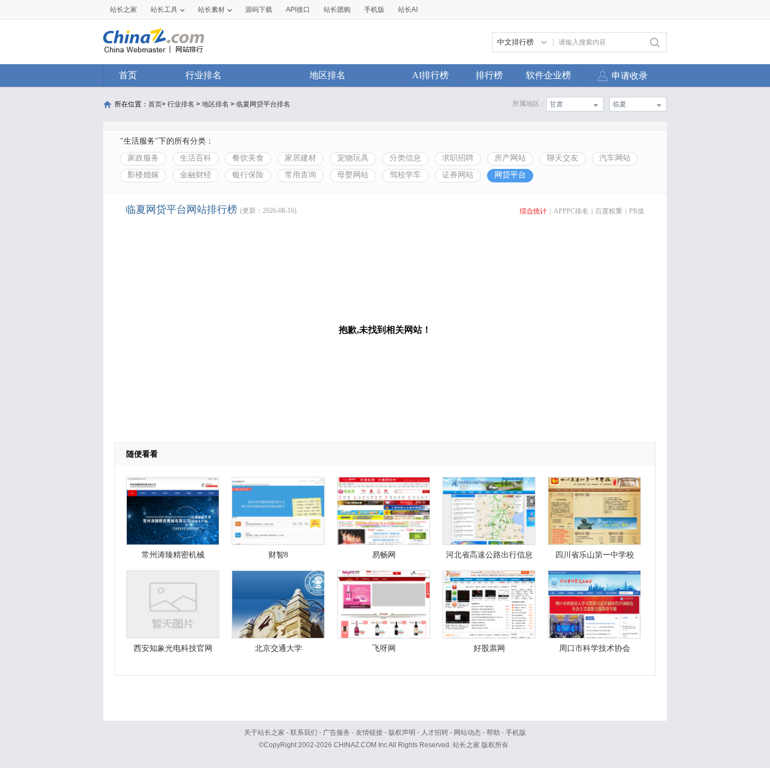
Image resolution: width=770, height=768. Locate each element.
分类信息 (405, 158)
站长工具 (164, 10)
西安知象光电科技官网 (173, 648)
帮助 (493, 732)
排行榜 (489, 75)
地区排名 (327, 75)
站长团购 (337, 10)
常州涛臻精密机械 (173, 555)
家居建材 (300, 158)
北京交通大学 (278, 648)
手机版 (516, 732)
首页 (128, 75)
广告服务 (336, 732)
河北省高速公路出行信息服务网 (489, 558)
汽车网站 (615, 158)
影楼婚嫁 (143, 175)
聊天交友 (562, 158)
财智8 (278, 555)
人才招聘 (434, 732)
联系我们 (303, 732)
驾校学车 (405, 175)
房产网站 (510, 158)
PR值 (636, 211)
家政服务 (143, 158)
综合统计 (533, 211)
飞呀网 (384, 648)
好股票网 (489, 648)
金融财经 (195, 175)
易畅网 (384, 555)
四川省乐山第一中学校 (594, 555)
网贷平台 (510, 175)
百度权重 (608, 211)
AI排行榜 (430, 75)
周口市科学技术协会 (594, 648)
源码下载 (258, 10)
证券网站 (457, 175)
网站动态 (467, 732)
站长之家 (123, 10)
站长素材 (211, 10)
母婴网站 (353, 175)
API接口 (298, 10)
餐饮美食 (248, 158)
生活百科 (195, 158)
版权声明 (401, 732)
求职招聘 (457, 158)
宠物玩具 (353, 158)
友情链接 (369, 732)
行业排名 (203, 75)
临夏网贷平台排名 (263, 104)
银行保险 (248, 175)
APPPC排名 (571, 211)
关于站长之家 (264, 732)
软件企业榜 (548, 75)
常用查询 (300, 175)
